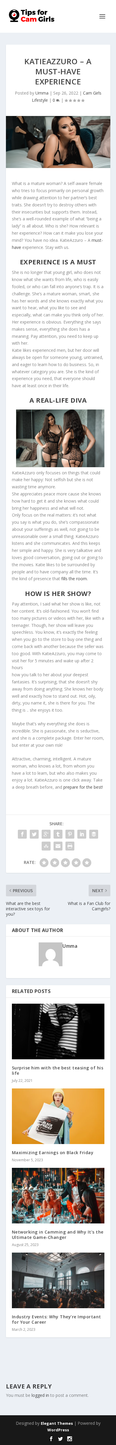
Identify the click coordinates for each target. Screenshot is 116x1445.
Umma (41, 93)
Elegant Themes (57, 1423)
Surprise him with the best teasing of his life (58, 1070)
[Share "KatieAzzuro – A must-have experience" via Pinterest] (70, 834)
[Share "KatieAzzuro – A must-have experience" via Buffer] (94, 834)
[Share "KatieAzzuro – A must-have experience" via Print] (70, 846)
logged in (40, 1395)
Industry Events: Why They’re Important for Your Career (56, 1319)
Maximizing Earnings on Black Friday (53, 1152)
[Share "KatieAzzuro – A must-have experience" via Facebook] (22, 834)
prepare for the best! (83, 787)
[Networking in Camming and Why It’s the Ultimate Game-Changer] (58, 1195)
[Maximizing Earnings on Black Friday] (58, 1116)
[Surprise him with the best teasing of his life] (58, 1031)
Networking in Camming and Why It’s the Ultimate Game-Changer (58, 1234)
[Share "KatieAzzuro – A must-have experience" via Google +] (46, 834)
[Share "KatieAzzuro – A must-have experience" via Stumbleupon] (46, 846)
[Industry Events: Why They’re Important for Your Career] (58, 1280)
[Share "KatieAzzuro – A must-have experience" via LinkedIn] (82, 834)
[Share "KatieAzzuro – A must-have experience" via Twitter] (34, 834)
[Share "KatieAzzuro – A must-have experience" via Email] (58, 846)
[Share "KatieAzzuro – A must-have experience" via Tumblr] (58, 834)
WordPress (58, 1430)
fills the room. (74, 578)
